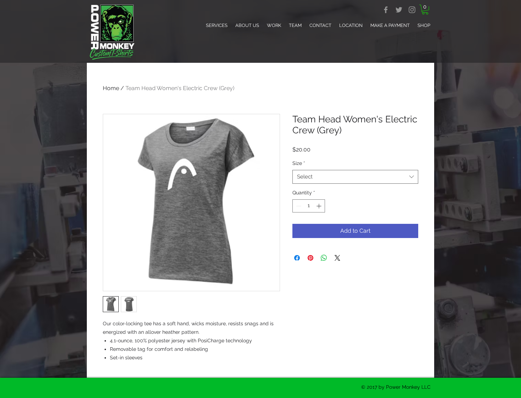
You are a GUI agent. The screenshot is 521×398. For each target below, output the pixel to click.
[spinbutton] (308, 206)
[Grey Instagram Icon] (412, 9)
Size (298, 163)
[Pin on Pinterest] (310, 258)
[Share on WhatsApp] (324, 258)
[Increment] (319, 206)
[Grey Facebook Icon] (385, 9)
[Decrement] (297, 206)
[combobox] (355, 177)
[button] (425, 10)
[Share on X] (337, 258)
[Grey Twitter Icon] (398, 9)
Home (111, 88)
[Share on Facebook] (297, 258)
